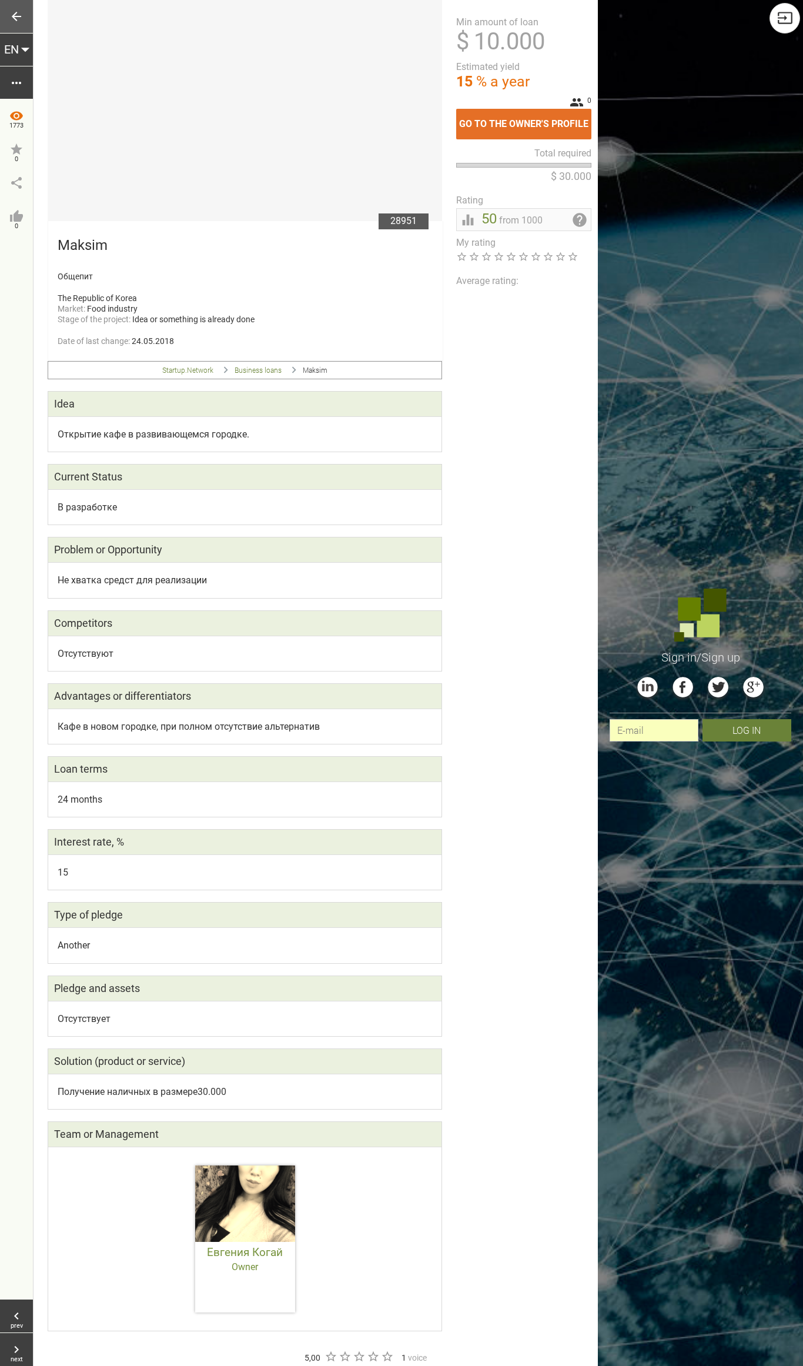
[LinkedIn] (647, 687)
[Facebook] (682, 687)
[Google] (753, 687)
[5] (387, 1356)
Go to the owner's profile (525, 119)
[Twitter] (718, 687)
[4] (373, 1356)
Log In (746, 730)
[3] (359, 1356)
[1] (330, 1356)
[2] (344, 1356)
